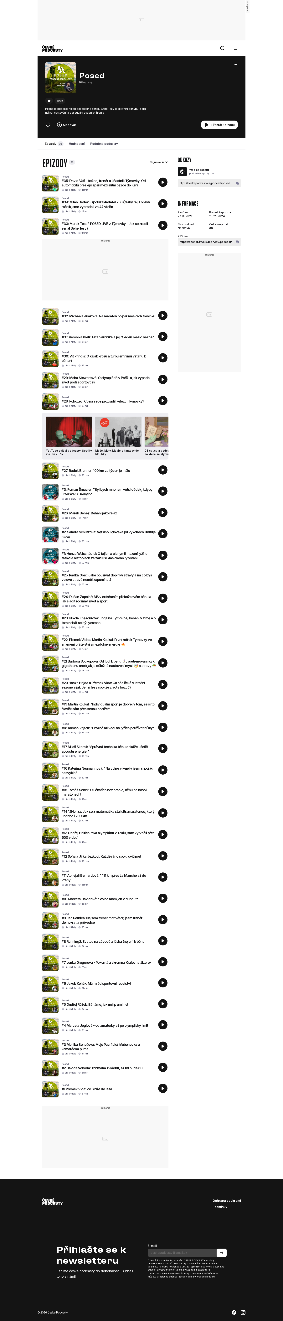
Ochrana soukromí (227, 1201)
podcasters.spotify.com (201, 173)
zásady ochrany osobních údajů (197, 1276)
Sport (60, 100)
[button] (222, 48)
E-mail (152, 1246)
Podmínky (220, 1207)
